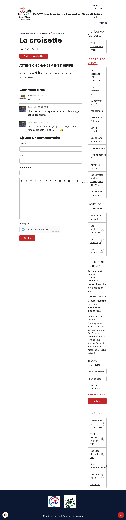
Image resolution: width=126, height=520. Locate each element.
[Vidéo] (69, 181)
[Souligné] (31, 181)
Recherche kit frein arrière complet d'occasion (95, 275)
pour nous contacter (29, 33)
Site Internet (25, 167)
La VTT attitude (94, 129)
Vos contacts (96, 111)
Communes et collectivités (97, 424)
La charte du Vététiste (96, 119)
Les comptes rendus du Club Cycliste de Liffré (96, 180)
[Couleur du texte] (41, 181)
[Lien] (55, 181)
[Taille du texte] (35, 181)
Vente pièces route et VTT (96, 439)
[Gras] (22, 181)
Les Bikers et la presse (96, 193)
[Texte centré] (50, 181)
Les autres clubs (96, 476)
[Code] (73, 181)
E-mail (22, 155)
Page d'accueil (97, 6)
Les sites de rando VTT (96, 454)
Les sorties (96, 251)
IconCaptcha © (55, 231)
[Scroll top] (121, 515)
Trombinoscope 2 (98, 156)
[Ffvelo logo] (54, 501)
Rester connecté (95, 387)
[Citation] (46, 181)
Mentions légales (51, 516)
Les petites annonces (96, 229)
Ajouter (27, 238)
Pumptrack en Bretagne (95, 318)
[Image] (64, 181)
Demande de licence (96, 166)
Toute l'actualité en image (96, 46)
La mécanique (97, 241)
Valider (97, 401)
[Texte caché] (60, 181)
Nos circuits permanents (96, 139)
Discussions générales (98, 217)
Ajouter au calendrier (34, 56)
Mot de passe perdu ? (96, 394)
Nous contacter (97, 15)
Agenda (103, 22)
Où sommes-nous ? (96, 102)
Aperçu (85, 182)
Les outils (96, 484)
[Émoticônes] (78, 181)
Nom (21, 143)
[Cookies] (5, 515)
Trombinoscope (98, 148)
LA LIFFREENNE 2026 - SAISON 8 (96, 75)
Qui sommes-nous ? (95, 90)
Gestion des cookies (73, 516)
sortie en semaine (97, 296)
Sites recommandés (98, 466)
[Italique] (26, 181)
